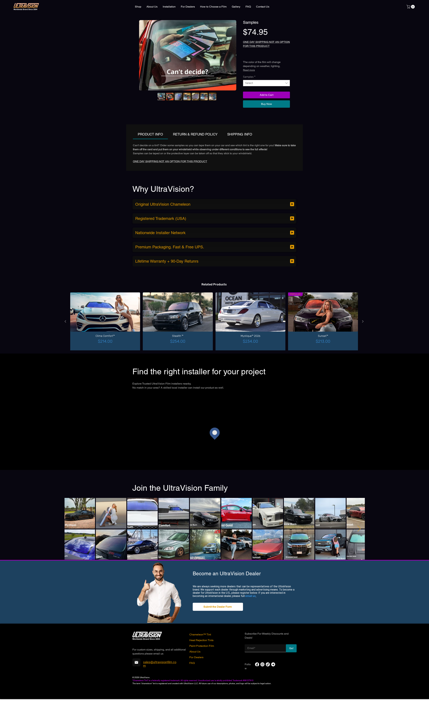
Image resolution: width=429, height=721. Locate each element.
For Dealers (196, 709)
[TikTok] (268, 717)
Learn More (258, 43)
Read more (249, 96)
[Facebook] (257, 717)
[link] (411, 7)
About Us (194, 703)
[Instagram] (262, 717)
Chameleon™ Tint (200, 686)
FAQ (192, 715)
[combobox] (266, 110)
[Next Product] (363, 374)
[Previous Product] (65, 374)
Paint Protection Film (201, 698)
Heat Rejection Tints (201, 692)
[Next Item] (359, 581)
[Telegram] (273, 717)
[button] (218, 659)
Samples (249, 103)
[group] (214, 374)
